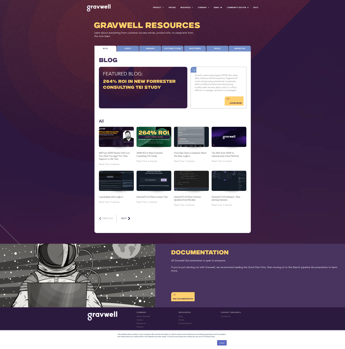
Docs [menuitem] (255, 7)
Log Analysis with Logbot (111, 197)
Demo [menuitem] (216, 7)
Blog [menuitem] (105, 48)
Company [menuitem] (202, 7)
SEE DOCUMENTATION (183, 299)
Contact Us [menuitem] (225, 316)
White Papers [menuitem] (195, 48)
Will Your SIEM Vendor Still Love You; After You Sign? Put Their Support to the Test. (114, 156)
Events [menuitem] (128, 48)
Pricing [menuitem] (172, 7)
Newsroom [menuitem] (141, 323)
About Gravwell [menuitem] (143, 316)
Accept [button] (221, 343)
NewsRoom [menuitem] (239, 48)
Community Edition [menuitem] (236, 7)
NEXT (124, 219)
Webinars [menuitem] (150, 48)
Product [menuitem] (157, 7)
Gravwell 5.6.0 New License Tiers (152, 197)
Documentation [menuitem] (185, 323)
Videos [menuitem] (217, 48)
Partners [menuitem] (140, 327)
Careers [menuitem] (140, 320)
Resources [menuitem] (185, 7)
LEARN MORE (236, 103)
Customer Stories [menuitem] (172, 48)
